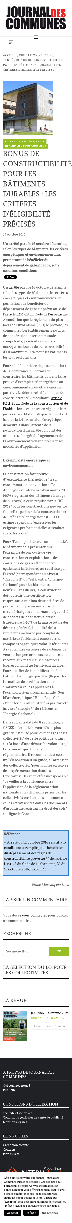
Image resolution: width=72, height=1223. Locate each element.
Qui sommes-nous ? (16, 1085)
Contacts (9, 1149)
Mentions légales (15, 1122)
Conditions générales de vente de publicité (33, 1117)
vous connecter (34, 915)
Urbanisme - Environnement (25, 146)
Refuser (31, 1212)
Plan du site (11, 1154)
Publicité (9, 1090)
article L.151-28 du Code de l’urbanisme (36, 314)
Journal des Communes (48, 1018)
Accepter (12, 1212)
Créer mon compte (16, 1145)
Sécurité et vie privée (18, 1113)
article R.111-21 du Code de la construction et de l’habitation (35, 403)
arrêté (14, 287)
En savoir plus (49, 1212)
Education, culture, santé (24, 141)
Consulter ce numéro (49, 1026)
